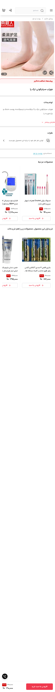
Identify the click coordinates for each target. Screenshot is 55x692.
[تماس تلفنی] (4, 676)
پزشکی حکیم (48, 19)
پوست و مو (37, 19)
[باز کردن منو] (51, 10)
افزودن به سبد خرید (39, 686)
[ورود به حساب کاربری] (11, 10)
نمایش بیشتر (50, 122)
